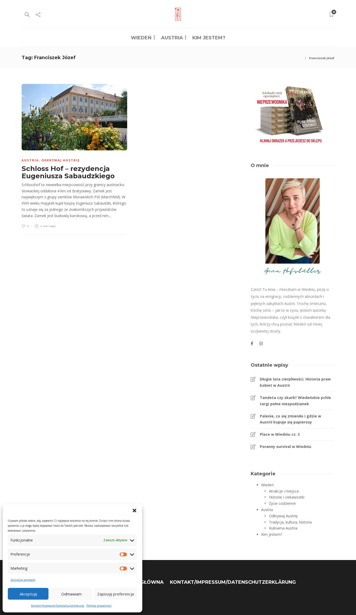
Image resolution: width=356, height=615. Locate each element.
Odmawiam (71, 593)
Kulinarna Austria (283, 528)
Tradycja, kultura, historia (290, 522)
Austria (172, 38)
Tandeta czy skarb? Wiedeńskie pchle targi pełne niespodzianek (295, 400)
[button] (134, 510)
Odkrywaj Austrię (60, 160)
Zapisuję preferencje (115, 593)
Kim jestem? (208, 38)
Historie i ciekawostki (286, 497)
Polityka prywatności (99, 605)
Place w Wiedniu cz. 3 (280, 434)
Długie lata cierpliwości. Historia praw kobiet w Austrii (295, 382)
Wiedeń (141, 38)
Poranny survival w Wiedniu (285, 446)
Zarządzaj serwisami (22, 580)
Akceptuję (28, 593)
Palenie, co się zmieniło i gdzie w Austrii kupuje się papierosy (290, 419)
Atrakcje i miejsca (284, 491)
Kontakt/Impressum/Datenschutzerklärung (57, 605)
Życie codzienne (282, 503)
